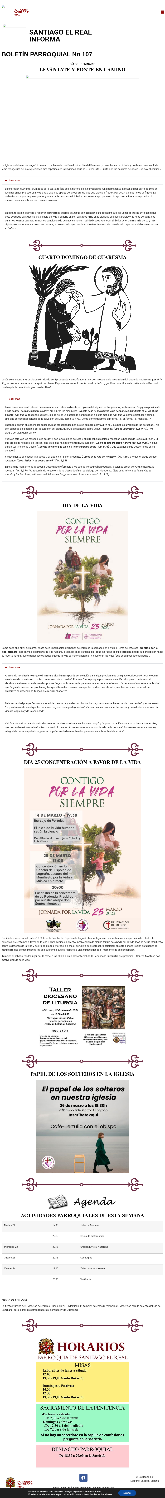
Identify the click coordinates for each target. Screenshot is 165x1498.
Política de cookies (103, 1487)
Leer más (14, 180)
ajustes (108, 1494)
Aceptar (127, 1492)
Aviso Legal (59, 1487)
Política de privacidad (79, 1487)
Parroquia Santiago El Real (22, 12)
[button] (162, 12)
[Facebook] (83, 1478)
